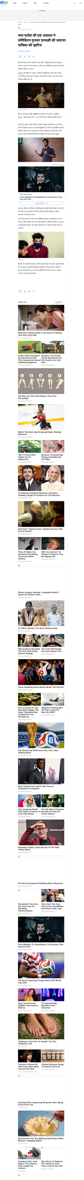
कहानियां (25, 3)
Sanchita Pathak (24, 51)
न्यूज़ (25, 22)
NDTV (20, 73)
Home (20, 22)
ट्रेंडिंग (14, 3)
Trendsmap (21, 259)
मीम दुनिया (46, 3)
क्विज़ (35, 3)
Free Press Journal (22, 109)
